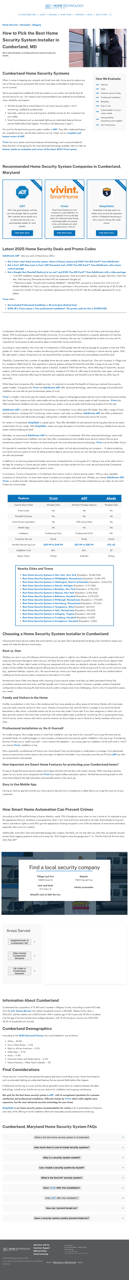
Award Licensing (41, 1254)
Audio (42, 14)
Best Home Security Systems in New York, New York (49, 575)
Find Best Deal (22, 233)
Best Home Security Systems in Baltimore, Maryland (49, 596)
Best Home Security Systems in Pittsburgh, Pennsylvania (51, 599)
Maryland (25, 24)
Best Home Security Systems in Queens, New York (48, 592)
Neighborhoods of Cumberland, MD (19, 941)
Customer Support (42, 1248)
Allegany (36, 24)
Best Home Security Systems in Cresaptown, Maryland (50, 621)
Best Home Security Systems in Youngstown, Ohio (48, 606)
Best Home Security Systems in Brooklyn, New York (49, 589)
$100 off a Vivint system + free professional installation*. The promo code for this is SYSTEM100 (57, 308)
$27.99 (78, 544)
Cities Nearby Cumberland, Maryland (19, 956)
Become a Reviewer (64, 1262)
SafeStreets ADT (11, 255)
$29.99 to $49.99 (53, 544)
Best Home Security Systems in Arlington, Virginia (48, 614)
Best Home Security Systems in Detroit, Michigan (48, 585)
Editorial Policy (40, 1251)
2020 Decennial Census (31, 1035)
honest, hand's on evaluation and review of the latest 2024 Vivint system (40, 149)
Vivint (6, 299)
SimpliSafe (33, 422)
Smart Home (65, 14)
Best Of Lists (101, 14)
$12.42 (111, 544)
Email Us (80, 1262)
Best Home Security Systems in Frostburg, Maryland (49, 617)
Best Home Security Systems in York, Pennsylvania (48, 610)
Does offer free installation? (61, 1198)
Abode (111, 498)
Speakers (53, 14)
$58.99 (90, 544)
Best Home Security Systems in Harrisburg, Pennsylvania (52, 603)
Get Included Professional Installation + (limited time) (42, 305)
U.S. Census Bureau (21, 1011)
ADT (55, 129)
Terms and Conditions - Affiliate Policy (75, 1247)
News (89, 14)
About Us (49, 1262)
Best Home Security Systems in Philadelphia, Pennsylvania (52, 578)
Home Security (10, 24)
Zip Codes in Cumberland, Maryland (19, 971)
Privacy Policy (68, 1245)
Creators (79, 14)
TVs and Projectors (27, 14)
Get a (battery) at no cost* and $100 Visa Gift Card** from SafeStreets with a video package (67, 272)
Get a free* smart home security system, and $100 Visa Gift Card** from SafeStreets (63, 261)
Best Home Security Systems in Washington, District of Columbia (56, 582)
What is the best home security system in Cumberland (62, 1137)
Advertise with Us (41, 1244)
